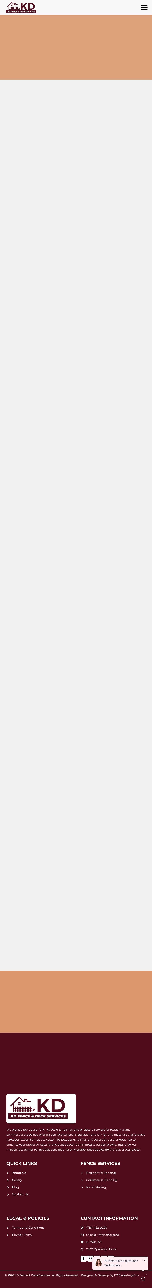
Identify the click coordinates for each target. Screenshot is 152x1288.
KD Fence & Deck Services (32, 1275)
